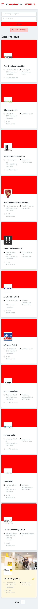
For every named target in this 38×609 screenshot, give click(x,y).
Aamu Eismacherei (11, 391)
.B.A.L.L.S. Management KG (14, 66)
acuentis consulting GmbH (14, 530)
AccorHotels (8, 481)
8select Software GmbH (13, 248)
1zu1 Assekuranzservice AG (14, 156)
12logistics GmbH (10, 110)
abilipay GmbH (9, 435)
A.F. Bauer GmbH (10, 345)
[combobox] (19, 14)
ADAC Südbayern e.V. (12, 579)
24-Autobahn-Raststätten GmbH (16, 202)
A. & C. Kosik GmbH (11, 297)
